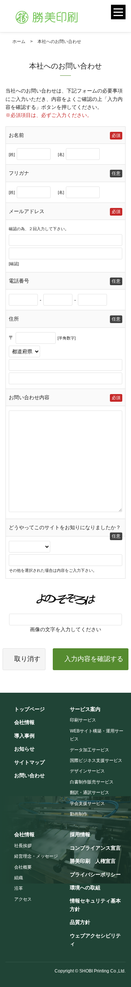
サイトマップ (29, 762)
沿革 (18, 888)
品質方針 (80, 922)
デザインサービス (87, 771)
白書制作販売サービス (92, 782)
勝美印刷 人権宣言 (93, 861)
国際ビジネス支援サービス (96, 760)
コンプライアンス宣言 (95, 848)
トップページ (29, 709)
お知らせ (24, 749)
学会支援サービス (87, 803)
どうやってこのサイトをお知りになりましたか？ (65, 527)
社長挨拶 (23, 845)
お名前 (16, 135)
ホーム (18, 41)
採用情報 (80, 834)
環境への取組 (85, 887)
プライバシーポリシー (95, 874)
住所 (14, 319)
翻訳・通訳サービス (89, 792)
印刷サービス (83, 720)
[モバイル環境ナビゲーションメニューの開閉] (118, 12)
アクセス (23, 899)
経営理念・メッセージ (36, 856)
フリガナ (19, 173)
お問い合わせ (29, 775)
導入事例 (24, 736)
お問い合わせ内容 (29, 397)
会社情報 (24, 722)
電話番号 (19, 281)
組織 (18, 877)
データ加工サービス (89, 749)
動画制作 (78, 814)
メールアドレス (26, 211)
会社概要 (23, 867)
